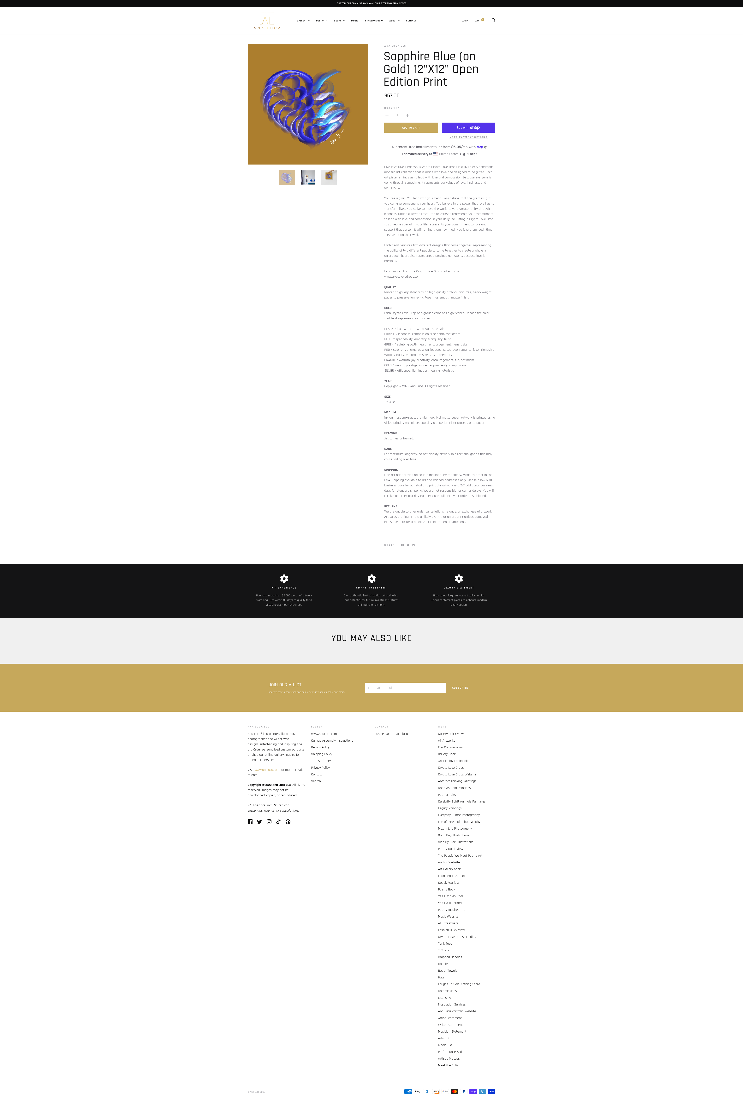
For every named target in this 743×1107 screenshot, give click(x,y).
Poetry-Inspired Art (451, 909)
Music (355, 20)
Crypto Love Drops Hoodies (457, 937)
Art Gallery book (449, 869)
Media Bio (445, 1045)
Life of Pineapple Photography (459, 822)
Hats (441, 977)
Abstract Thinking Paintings (457, 781)
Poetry (320, 20)
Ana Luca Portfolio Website (457, 1011)
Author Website (449, 862)
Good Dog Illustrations (453, 835)
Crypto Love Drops (451, 767)
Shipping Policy (321, 754)
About (393, 20)
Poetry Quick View (450, 849)
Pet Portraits (447, 794)
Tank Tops (445, 943)
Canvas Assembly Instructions (332, 740)
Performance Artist (451, 1052)
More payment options (468, 137)
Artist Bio (444, 1038)
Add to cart (411, 128)
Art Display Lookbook (453, 761)
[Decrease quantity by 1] (387, 115)
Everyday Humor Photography (459, 815)
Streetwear (372, 20)
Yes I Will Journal (450, 903)
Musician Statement (452, 1031)
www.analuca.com (267, 770)
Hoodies (443, 964)
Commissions (447, 991)
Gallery (302, 20)
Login (465, 20)
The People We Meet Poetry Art (460, 855)
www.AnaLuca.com (324, 734)
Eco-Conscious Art (450, 747)
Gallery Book (447, 754)
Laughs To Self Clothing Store (459, 984)
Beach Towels (447, 970)
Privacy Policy (320, 767)
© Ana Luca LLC (256, 1091)
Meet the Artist (449, 1065)
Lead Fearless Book (452, 876)
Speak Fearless (449, 882)
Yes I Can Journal (450, 896)
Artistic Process (449, 1058)
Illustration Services (452, 1004)
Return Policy (320, 747)
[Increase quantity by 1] (407, 115)
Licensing (444, 997)
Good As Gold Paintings (454, 788)
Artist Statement (450, 1018)
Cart (479, 20)
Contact (411, 20)
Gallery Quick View (451, 734)
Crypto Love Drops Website (457, 774)
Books (338, 20)
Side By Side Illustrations (455, 842)
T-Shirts (443, 950)
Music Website (448, 916)
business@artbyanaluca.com (394, 734)
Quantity (391, 108)
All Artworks (446, 740)
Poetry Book (446, 889)
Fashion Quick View (451, 930)
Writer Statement (450, 1025)
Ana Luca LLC (395, 46)
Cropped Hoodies (450, 957)
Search (316, 781)
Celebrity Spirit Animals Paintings (461, 801)
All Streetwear (448, 923)
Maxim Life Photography (455, 828)
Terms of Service (323, 761)
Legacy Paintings (450, 808)
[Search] (493, 20)
